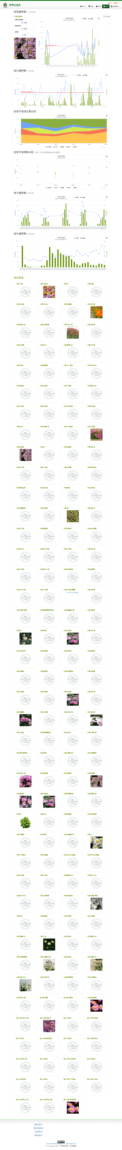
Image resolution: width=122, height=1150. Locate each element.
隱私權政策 (38, 1128)
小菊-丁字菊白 (21, 855)
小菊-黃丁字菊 (44, 549)
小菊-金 (42, 447)
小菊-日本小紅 (68, 324)
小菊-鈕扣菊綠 (92, 814)
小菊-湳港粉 (67, 773)
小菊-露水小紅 (92, 386)
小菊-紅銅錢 (67, 304)
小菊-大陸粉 (20, 692)
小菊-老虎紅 (44, 386)
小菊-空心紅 (44, 304)
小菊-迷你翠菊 (92, 997)
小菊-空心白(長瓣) (93, 855)
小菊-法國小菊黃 (21, 610)
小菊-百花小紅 (92, 365)
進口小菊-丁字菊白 (69, 1079)
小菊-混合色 (44, 284)
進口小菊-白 (44, 1079)
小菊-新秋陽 (44, 773)
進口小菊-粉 (44, 1059)
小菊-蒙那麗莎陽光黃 (47, 610)
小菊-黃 (65, 508)
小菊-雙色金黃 (21, 488)
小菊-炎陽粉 (20, 671)
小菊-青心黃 (91, 549)
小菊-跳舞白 (44, 916)
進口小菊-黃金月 (92, 1038)
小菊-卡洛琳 (91, 426)
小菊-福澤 (43, 834)
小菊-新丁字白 (21, 895)
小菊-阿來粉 (67, 651)
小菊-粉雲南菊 (68, 671)
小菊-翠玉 (19, 916)
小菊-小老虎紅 (68, 426)
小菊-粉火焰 (91, 692)
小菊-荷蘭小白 (21, 936)
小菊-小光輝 (44, 590)
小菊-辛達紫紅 (92, 977)
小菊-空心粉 (91, 630)
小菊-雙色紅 (20, 386)
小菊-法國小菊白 (92, 895)
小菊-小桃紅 (67, 386)
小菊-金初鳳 (67, 467)
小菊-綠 (18, 814)
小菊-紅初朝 (91, 304)
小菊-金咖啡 (67, 447)
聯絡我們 (38, 1135)
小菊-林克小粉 (21, 773)
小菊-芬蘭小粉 (68, 753)
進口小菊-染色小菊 (46, 1099)
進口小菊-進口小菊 (22, 1018)
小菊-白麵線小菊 (45, 957)
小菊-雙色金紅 (92, 467)
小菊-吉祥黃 (91, 590)
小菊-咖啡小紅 (21, 324)
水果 (99, 6)
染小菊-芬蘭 (44, 997)
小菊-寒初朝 (44, 651)
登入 (111, 3)
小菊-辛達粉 (44, 793)
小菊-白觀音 (67, 916)
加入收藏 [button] (107, 16)
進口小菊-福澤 (21, 1079)
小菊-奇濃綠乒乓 (68, 834)
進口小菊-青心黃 (21, 1059)
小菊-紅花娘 (20, 304)
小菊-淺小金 (91, 447)
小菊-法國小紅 (44, 426)
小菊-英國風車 (92, 753)
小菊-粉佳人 (67, 732)
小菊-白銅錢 (44, 855)
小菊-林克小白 (21, 977)
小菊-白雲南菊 (44, 895)
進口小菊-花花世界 (69, 1059)
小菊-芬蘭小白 (92, 957)
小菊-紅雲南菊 (44, 324)
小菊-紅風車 (18, 16)
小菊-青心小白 (92, 875)
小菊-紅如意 (91, 406)
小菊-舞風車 (20, 793)
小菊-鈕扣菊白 (68, 895)
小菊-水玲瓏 (44, 712)
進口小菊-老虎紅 (92, 1018)
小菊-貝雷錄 (20, 834)
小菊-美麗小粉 (92, 793)
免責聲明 (38, 1132)
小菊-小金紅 (44, 467)
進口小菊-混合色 (45, 1018)
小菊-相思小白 (92, 936)
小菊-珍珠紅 (44, 406)
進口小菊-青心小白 (22, 1099)
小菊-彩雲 (43, 753)
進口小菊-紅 (67, 1018)
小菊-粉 (18, 630)
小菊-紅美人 (20, 365)
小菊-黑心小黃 (44, 569)
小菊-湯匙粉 (44, 671)
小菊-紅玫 (19, 426)
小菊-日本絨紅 (68, 406)
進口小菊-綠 (91, 1059)
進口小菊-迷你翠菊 (69, 1099)
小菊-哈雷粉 (44, 692)
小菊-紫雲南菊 (68, 977)
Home (84, 6)
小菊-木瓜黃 (20, 569)
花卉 (106, 6)
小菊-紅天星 (91, 345)
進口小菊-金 (20, 1038)
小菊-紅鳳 (90, 284)
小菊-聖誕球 (44, 528)
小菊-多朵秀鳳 (92, 528)
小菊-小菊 (19, 284)
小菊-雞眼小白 (68, 875)
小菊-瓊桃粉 (91, 651)
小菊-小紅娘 (20, 406)
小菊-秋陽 (43, 630)
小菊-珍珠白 (67, 957)
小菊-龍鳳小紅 (68, 345)
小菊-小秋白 (44, 875)
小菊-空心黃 (20, 528)
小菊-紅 (65, 284)
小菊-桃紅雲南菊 (21, 753)
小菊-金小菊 (20, 467)
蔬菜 (91, 6)
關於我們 (38, 1125)
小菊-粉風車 (91, 773)
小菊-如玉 (43, 814)
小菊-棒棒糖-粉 (68, 793)
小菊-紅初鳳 (20, 345)
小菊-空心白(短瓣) (69, 855)
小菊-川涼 (43, 936)
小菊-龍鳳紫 (44, 365)
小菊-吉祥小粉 (68, 712)
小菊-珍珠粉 (67, 692)
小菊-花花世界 (21, 651)
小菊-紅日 (43, 345)
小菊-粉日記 (91, 712)
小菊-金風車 (44, 508)
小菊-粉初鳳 (91, 671)
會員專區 (115, 6)
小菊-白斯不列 (44, 977)
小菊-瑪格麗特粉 (45, 732)
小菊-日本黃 (67, 549)
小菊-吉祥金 (91, 488)
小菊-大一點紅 (68, 365)
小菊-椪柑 (66, 488)
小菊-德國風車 (21, 508)
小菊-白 (89, 834)
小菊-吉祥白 (67, 936)
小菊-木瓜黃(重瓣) (69, 590)
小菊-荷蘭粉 (20, 712)
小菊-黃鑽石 (91, 569)
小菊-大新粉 (67, 630)
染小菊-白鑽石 (68, 997)
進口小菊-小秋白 (92, 1079)
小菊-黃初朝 (67, 528)
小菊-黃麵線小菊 (68, 610)
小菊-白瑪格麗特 (21, 957)
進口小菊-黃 (67, 1038)
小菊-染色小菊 (21, 997)
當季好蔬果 (15, 5)
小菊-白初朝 (20, 875)
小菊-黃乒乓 (20, 549)
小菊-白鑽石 (91, 916)
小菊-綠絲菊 (67, 814)
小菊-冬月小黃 (21, 590)
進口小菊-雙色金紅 (46, 1038)
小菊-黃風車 (91, 610)
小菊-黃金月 (91, 508)
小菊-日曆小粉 (92, 732)
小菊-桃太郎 (91, 324)
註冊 (117, 3)
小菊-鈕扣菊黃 (68, 569)
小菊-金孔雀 (44, 488)
